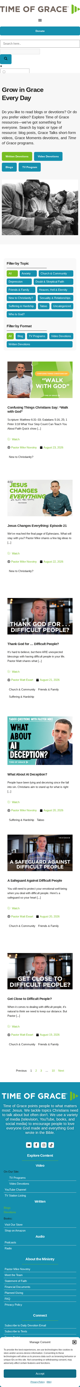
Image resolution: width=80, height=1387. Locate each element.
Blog (20, 336)
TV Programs (37, 336)
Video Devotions (61, 336)
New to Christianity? (21, 297)
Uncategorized (62, 306)
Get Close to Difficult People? (29, 999)
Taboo (43, 306)
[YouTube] (29, 1145)
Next (61, 1070)
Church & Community (54, 273)
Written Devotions (19, 344)
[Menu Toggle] (40, 20)
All (10, 273)
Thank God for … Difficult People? (33, 644)
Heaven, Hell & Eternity (53, 289)
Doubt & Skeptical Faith (50, 281)
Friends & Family (19, 289)
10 (53, 1070)
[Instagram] (44, 1145)
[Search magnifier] (6, 59)
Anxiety (26, 273)
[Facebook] (36, 1145)
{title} (49, 1382)
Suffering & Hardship (21, 306)
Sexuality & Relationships (55, 297)
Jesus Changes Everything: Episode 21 (37, 526)
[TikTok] (51, 1145)
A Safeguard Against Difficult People (34, 880)
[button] (74, 1342)
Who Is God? (17, 314)
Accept (40, 1373)
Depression (16, 281)
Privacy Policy (38, 1382)
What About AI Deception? (27, 774)
